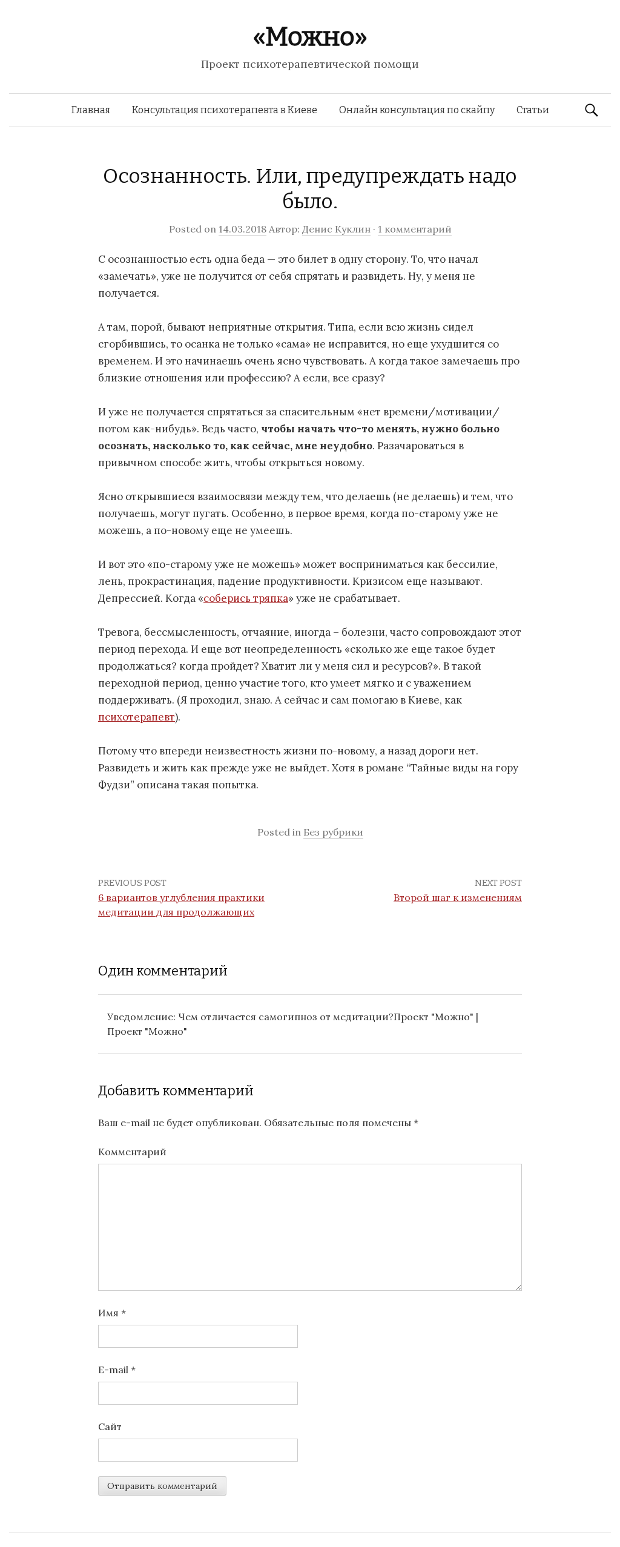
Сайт (110, 1426)
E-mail (117, 1370)
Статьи (532, 110)
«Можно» (310, 36)
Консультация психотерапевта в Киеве (224, 110)
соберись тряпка (245, 598)
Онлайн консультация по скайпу (417, 110)
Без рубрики (333, 832)
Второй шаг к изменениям (458, 897)
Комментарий (132, 1152)
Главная (90, 110)
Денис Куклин (336, 229)
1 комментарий (415, 229)
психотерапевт (136, 717)
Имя (112, 1313)
